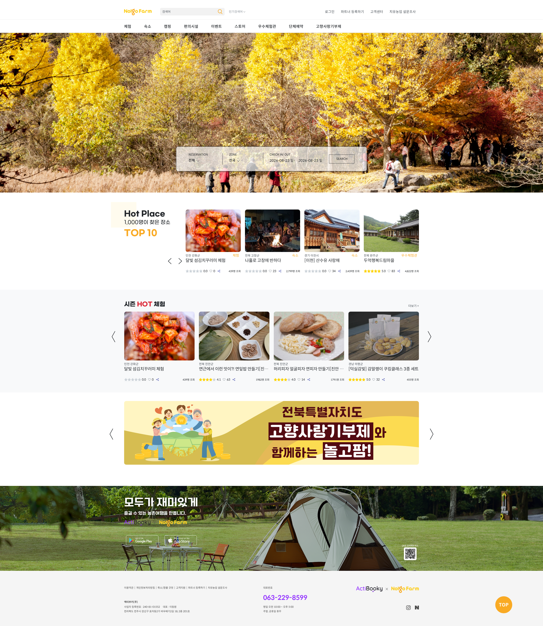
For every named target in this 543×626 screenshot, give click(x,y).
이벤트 (216, 26)
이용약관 (128, 587)
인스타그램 (408, 607)
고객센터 (376, 12)
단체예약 (296, 26)
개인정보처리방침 (145, 587)
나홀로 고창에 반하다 (204, 260)
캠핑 (167, 26)
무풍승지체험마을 (379, 260)
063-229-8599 (285, 598)
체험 (127, 26)
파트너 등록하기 (352, 12)
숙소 (147, 26)
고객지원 (180, 587)
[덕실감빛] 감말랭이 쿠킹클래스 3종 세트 (309, 369)
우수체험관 (267, 26)
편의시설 (191, 26)
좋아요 (211, 271)
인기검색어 (236, 12)
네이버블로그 (417, 607)
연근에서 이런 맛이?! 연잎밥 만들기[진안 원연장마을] (159, 369)
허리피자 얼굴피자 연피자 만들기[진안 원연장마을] (234, 369)
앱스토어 (180, 541)
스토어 (240, 26)
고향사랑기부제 (328, 26)
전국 (232, 160)
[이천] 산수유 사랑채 (262, 260)
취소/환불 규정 (165, 587)
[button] (170, 261)
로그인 (329, 12)
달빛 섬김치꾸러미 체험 (368, 369)
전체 (192, 160)
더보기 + (413, 306)
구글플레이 (142, 541)
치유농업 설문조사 (402, 12)
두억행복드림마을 (319, 260)
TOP (504, 605)
